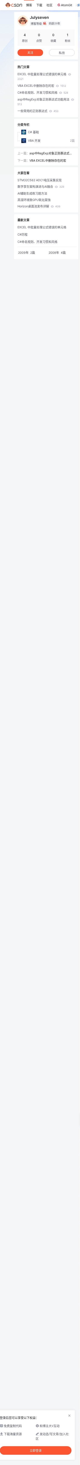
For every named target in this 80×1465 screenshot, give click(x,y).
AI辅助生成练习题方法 (32, 193)
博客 (29, 5)
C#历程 (22, 234)
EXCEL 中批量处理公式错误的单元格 (42, 76)
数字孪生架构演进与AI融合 (40, 186)
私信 (62, 53)
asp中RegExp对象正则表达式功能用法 (43, 101)
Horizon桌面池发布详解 (38, 206)
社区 (49, 5)
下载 (39, 5)
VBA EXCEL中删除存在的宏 (41, 85)
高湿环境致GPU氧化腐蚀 (34, 200)
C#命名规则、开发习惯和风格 (42, 92)
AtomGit (66, 5)
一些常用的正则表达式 (37, 111)
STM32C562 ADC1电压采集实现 (39, 180)
